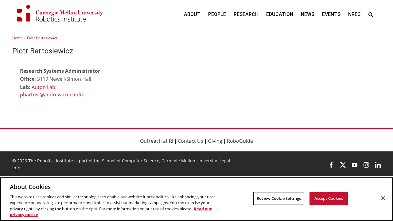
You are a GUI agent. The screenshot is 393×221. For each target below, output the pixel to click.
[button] (370, 14)
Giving (215, 141)
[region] (196, 199)
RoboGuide (240, 141)
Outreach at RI (156, 141)
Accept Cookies (328, 198)
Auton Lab (43, 87)
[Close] (383, 198)
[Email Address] (66, 95)
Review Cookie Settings (279, 198)
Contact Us (190, 141)
